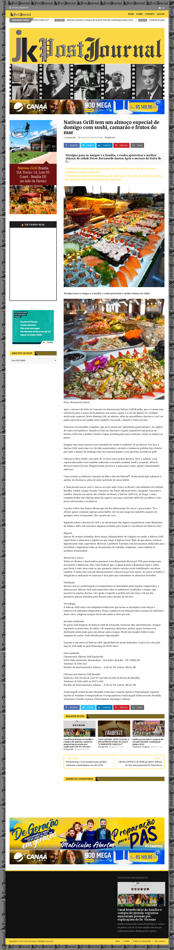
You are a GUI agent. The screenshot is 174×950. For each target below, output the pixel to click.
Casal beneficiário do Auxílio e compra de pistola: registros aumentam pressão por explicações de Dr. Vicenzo (140, 914)
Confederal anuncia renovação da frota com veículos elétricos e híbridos (114, 20)
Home (117, 941)
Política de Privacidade (142, 941)
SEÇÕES (160, 14)
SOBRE (139, 14)
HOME (131, 14)
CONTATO (149, 14)
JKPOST (74, 20)
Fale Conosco (160, 941)
